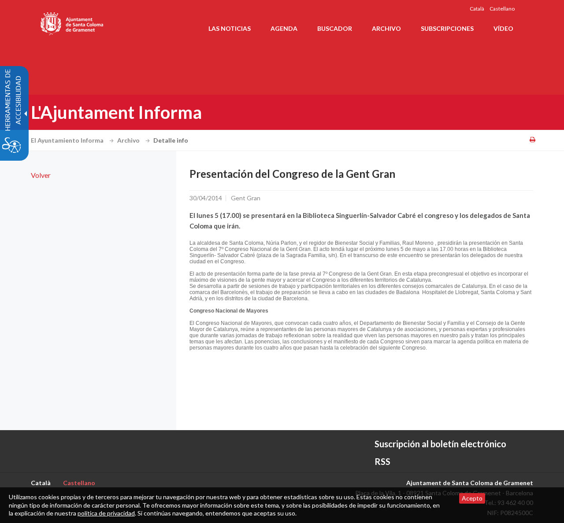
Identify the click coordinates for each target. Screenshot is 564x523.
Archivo (129, 140)
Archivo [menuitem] (386, 28)
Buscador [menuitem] (334, 28)
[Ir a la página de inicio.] (72, 22)
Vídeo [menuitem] (503, 28)
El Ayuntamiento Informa (68, 140)
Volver (41, 175)
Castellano (502, 8)
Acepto (472, 498)
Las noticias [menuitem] (229, 28)
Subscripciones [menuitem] (447, 28)
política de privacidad (106, 513)
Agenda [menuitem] (284, 28)
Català (477, 8)
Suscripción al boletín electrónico (440, 443)
